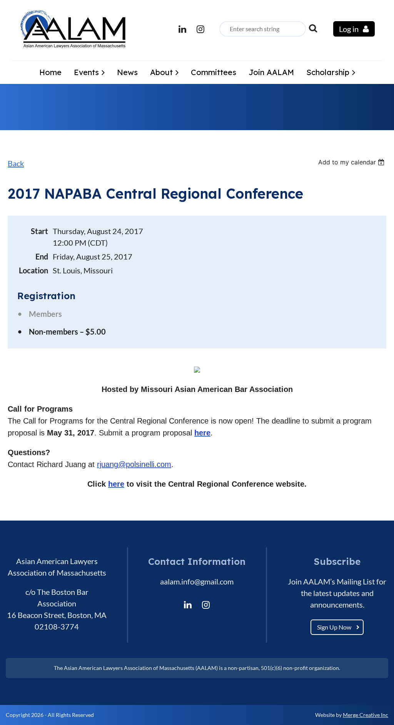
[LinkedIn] (182, 29)
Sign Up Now (334, 627)
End (41, 256)
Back (16, 163)
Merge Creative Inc (365, 715)
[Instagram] (200, 29)
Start (39, 231)
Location (33, 270)
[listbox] (352, 162)
